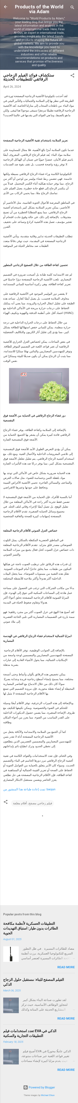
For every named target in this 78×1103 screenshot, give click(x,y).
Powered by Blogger (41, 1087)
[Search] (72, 8)
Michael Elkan (48, 1095)
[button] (72, 76)
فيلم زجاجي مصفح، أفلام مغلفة (32, 803)
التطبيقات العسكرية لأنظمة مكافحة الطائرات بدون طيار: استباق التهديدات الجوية (30, 928)
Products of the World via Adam (39, 9)
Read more (66, 967)
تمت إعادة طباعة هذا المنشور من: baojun (29, 789)
